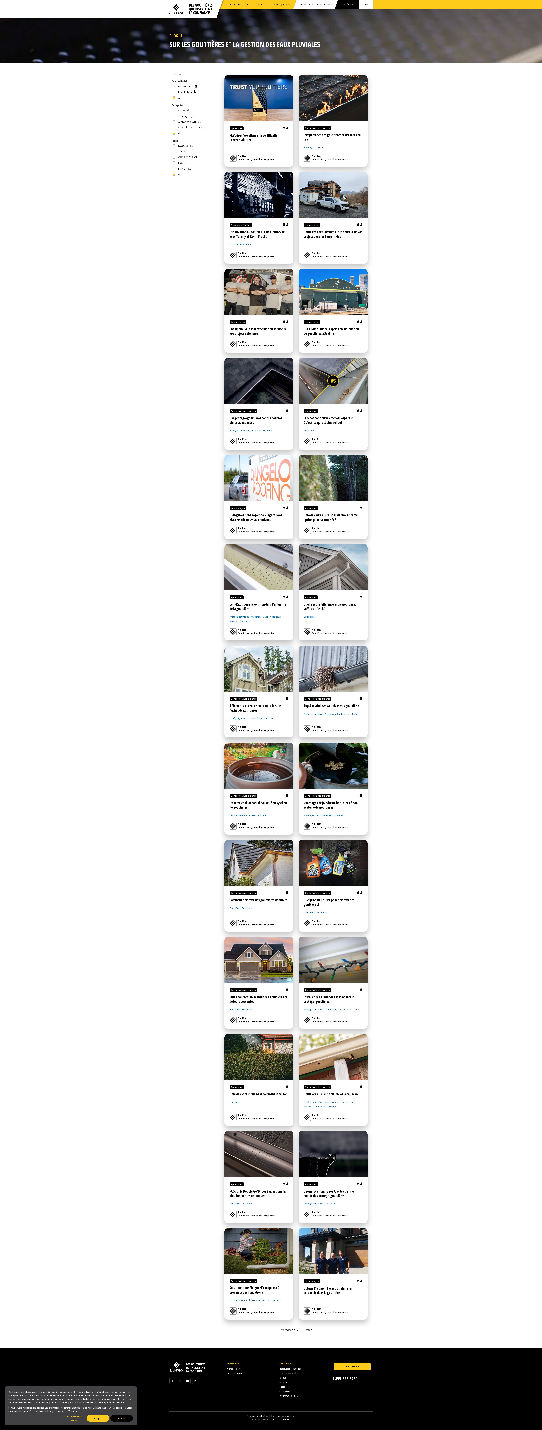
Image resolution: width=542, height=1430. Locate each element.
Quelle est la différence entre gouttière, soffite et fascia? (330, 606)
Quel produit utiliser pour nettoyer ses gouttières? (329, 902)
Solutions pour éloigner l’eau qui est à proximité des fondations (254, 1289)
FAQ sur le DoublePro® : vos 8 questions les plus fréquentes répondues (258, 1193)
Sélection (267, 430)
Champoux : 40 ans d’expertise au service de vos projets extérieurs (258, 331)
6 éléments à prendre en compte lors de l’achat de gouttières (255, 707)
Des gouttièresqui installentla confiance (201, 9)
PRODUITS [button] (236, 4)
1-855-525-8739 (345, 1379)
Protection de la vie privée (283, 1416)
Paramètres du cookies (74, 1418)
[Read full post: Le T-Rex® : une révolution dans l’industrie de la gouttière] (258, 567)
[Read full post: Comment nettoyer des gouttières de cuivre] (258, 863)
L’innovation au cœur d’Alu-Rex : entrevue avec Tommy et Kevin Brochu (257, 234)
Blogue (282, 1377)
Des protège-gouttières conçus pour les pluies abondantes (256, 420)
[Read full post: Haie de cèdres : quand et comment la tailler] (258, 1057)
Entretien (354, 713)
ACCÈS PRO (349, 4)
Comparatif (284, 1391)
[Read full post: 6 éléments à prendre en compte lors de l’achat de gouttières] (258, 669)
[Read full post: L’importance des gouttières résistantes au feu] (333, 98)
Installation (309, 430)
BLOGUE (261, 4)
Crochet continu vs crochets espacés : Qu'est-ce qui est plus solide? (328, 420)
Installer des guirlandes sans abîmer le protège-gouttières (329, 999)
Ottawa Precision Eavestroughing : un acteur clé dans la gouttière (328, 1290)
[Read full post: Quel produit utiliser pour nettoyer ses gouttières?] (333, 863)
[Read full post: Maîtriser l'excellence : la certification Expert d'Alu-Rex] (258, 98)
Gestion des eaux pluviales (243, 815)
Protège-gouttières (239, 430)
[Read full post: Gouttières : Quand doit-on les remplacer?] (333, 1057)
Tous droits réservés (280, 1419)
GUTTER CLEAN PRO (240, 244)
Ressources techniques (290, 1368)
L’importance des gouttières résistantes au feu (332, 137)
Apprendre (236, 128)
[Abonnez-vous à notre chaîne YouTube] (188, 1381)
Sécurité (320, 147)
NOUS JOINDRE (282, 4)
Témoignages (312, 224)
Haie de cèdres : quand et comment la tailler (258, 1094)
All (179, 98)
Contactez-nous (234, 1373)
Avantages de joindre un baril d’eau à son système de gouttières (331, 805)
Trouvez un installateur (290, 1373)
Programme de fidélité (289, 1395)
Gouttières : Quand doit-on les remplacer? (331, 1094)
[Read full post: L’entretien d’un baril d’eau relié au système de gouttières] (258, 766)
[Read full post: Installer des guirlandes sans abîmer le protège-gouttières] (333, 960)
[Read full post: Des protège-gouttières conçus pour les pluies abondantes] (258, 381)
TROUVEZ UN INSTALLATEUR (315, 4)
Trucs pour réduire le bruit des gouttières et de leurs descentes (258, 999)
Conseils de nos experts (317, 128)
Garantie (283, 1382)
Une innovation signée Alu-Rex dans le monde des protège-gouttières (329, 1193)
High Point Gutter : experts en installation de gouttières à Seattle (331, 331)
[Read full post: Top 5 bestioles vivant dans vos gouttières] (333, 669)
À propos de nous (235, 1368)
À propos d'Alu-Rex (241, 224)
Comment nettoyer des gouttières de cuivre (258, 900)
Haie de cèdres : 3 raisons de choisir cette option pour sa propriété (331, 517)
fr (366, 4)
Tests (282, 1386)
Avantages (309, 147)
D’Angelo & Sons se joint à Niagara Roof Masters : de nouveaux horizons (256, 517)
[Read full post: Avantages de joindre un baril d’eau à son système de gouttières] (333, 766)
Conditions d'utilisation (257, 1416)
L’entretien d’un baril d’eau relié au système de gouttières (259, 805)
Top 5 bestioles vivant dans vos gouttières (332, 705)
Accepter (98, 1418)
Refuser (121, 1418)
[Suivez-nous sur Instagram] (180, 1381)
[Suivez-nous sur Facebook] (172, 1381)
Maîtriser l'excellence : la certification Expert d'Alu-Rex (254, 137)
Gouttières (245, 621)
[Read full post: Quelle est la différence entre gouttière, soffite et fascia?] (333, 567)
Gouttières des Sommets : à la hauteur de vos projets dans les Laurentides (333, 234)
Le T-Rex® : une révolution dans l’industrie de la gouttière (258, 606)
